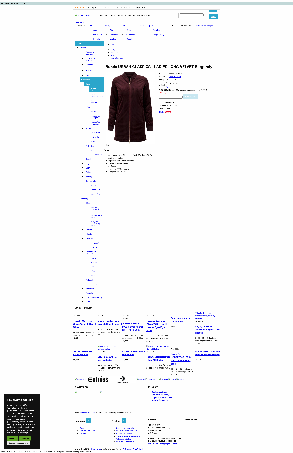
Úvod (112, 44)
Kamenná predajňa (87, 430)
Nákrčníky (90, 280)
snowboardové (97, 154)
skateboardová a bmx (92, 65)
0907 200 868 (79, 8)
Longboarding (158, 34)
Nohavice (90, 145)
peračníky (94, 275)
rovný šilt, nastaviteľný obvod (95, 223)
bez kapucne (96, 111)
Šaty (88, 167)
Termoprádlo (91, 181)
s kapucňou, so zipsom (95, 123)
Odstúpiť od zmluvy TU (125, 441)
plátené (94, 150)
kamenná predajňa (87, 412)
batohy (93, 258)
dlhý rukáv (95, 137)
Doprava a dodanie (124, 433)
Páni (90, 25)
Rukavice (90, 288)
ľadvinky (94, 262)
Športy (150, 25)
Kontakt (83, 433)
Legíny (88, 163)
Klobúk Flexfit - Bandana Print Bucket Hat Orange (207, 353)
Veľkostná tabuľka (123, 439)
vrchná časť (95, 189)
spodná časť (95, 194)
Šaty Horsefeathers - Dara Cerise (181, 320)
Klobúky (89, 234)
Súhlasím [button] (12, 438)
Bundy (88, 84)
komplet (94, 185)
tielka (93, 141)
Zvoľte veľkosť (173, 83)
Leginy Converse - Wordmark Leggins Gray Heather (207, 329)
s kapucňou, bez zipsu (95, 116)
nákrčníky (94, 284)
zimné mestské (94, 101)
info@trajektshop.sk (168, 443)
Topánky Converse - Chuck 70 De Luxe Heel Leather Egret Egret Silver (158, 325)
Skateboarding (159, 30)
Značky (141, 25)
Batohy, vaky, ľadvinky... (91, 252)
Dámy (107, 25)
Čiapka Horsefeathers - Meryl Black (133, 353)
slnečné (94, 247)
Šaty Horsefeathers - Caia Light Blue (83, 353)
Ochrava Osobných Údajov (127, 430)
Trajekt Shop (96, 449)
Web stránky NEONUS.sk (133, 449)
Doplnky (96, 39)
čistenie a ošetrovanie (90, 53)
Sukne (88, 172)
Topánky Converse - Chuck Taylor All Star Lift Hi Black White (132, 327)
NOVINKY (81, 25)
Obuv (95, 30)
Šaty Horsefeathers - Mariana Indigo (108, 358)
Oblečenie (97, 34)
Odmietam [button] (25, 438)
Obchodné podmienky (125, 428)
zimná (88, 75)
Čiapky (89, 229)
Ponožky (89, 293)
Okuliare (89, 238)
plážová (89, 70)
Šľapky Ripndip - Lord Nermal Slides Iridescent (110, 322)
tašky (93, 271)
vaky (92, 266)
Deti (123, 25)
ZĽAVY (171, 25)
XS (167, 87)
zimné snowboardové (97, 95)
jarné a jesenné (94, 89)
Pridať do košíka (191, 96)
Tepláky (89, 159)
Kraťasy (89, 176)
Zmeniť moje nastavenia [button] (18, 443)
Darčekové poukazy (94, 297)
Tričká (88, 128)
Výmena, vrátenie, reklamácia (128, 436)
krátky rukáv (95, 132)
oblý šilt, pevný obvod (97, 216)
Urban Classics (175, 76)
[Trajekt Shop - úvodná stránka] (84, 15)
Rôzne (88, 301)
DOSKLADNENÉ (185, 25)
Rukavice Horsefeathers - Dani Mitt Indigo (158, 358)
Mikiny (88, 107)
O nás (82, 428)
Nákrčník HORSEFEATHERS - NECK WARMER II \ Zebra (181, 358)
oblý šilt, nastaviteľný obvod (95, 209)
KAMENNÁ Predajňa (204, 25)
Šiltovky (89, 203)
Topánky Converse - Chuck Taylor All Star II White (84, 324)
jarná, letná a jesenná (91, 59)
